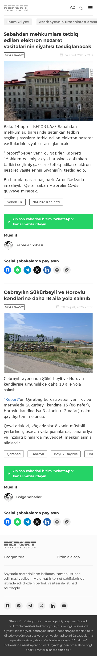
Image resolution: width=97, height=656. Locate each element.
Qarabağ (14, 454)
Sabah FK (15, 202)
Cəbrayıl (37, 454)
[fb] (7, 270)
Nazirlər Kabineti (46, 202)
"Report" (12, 399)
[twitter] (37, 270)
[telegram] (27, 270)
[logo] (16, 8)
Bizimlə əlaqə (68, 557)
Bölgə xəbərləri (29, 497)
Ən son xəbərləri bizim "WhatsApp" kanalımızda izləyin (43, 221)
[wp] (17, 270)
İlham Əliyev (17, 22)
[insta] (19, 606)
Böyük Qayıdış (65, 454)
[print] (57, 270)
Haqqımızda (14, 557)
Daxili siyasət (14, 55)
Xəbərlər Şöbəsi (29, 245)
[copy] (67, 270)
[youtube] (64, 606)
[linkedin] (47, 270)
